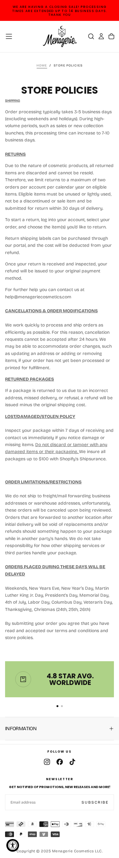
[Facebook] (59, 762)
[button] (9, 36)
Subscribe (95, 802)
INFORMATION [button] (20, 728)
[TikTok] (72, 762)
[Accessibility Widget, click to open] (12, 845)
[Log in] (101, 36)
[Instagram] (47, 762)
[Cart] (111, 36)
